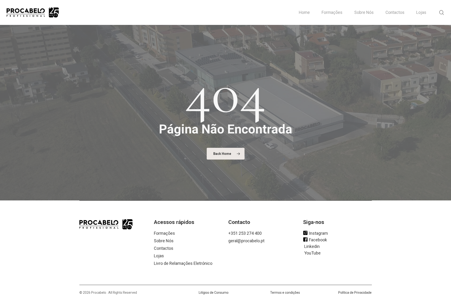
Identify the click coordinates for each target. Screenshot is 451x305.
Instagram (318, 233)
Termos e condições (285, 292)
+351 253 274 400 (245, 233)
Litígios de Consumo (214, 292)
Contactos (163, 248)
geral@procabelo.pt (246, 240)
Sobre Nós (164, 240)
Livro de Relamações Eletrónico (183, 263)
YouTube (312, 252)
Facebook (318, 239)
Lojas (159, 255)
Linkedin (312, 246)
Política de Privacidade (355, 292)
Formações (164, 233)
